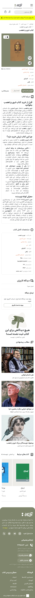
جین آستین (25, 69)
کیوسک (30, 580)
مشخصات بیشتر (6, 69)
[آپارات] (9, 533)
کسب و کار (13, 580)
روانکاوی (30, 587)
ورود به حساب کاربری (17, 305)
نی (29, 75)
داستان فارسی (28, 583)
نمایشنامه (13, 587)
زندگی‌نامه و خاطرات (27, 590)
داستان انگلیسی (22, 85)
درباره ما (5, 528)
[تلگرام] (14, 533)
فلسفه (14, 583)
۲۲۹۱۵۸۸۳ (20, 545)
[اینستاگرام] (20, 533)
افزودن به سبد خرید (27, 91)
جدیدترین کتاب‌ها (27, 577)
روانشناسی (13, 590)
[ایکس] (4, 533)
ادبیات (14, 577)
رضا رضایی (26, 72)
